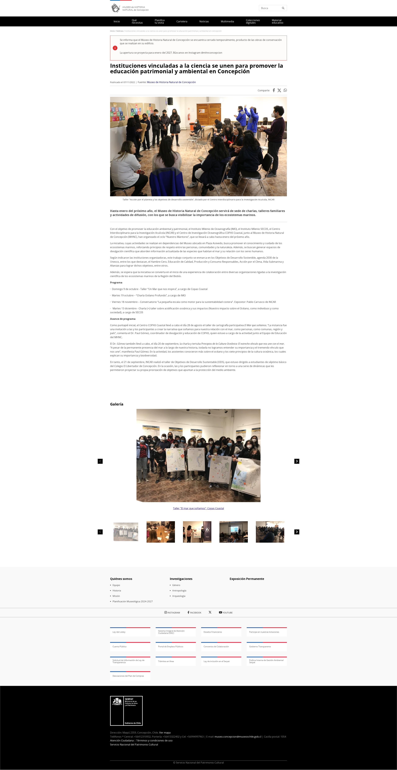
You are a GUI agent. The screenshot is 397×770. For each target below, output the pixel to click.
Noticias (204, 21)
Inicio (117, 21)
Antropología (179, 590)
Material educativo (277, 21)
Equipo (116, 585)
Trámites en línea (166, 661)
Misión (116, 596)
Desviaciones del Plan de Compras (128, 675)
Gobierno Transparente (260, 646)
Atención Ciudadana (122, 740)
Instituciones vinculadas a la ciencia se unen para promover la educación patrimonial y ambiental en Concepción (196, 68)
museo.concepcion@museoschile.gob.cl (238, 736)
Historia (117, 590)
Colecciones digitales (253, 21)
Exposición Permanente (247, 579)
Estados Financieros (213, 632)
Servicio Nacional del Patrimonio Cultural (134, 744)
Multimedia (227, 21)
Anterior (100, 461)
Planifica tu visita (160, 21)
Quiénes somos (121, 579)
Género (176, 585)
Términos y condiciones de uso (154, 740)
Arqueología (178, 596)
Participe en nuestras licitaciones (264, 632)
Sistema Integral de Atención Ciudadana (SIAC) (171, 631)
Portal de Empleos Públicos (170, 646)
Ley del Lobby (119, 632)
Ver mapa (165, 732)
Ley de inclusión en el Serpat (217, 661)
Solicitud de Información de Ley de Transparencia (128, 661)
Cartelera (181, 21)
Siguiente (296, 461)
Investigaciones (181, 579)
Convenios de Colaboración (216, 646)
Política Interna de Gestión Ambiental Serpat (266, 661)
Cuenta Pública (119, 646)
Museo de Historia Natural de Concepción (171, 82)
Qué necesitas (137, 21)
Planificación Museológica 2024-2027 (133, 601)
